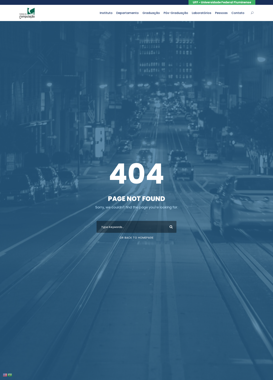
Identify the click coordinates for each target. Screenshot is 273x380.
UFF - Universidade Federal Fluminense (222, 2)
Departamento (127, 13)
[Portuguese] (10, 375)
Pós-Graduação (176, 13)
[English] (5, 375)
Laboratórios (201, 13)
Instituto (106, 13)
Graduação (151, 13)
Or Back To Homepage (137, 238)
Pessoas (221, 13)
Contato (237, 13)
